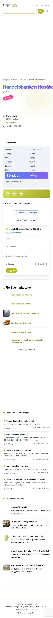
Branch (6, 92)
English (30, 613)
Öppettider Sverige (12, 607)
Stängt (9, 97)
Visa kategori (26, 350)
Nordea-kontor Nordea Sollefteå (25, 313)
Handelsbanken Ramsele (21, 295)
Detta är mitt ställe (28, 220)
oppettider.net (33, 604)
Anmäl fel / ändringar (13, 182)
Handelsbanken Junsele (21, 304)
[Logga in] (37, 5)
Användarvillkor (31, 610)
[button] (47, 5)
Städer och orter (41, 607)
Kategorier (24, 607)
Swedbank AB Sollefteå (21, 323)
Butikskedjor (20, 610)
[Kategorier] (42, 5)
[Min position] (47, 11)
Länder (31, 607)
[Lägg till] (33, 5)
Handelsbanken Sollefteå (21, 332)
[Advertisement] (26, 44)
